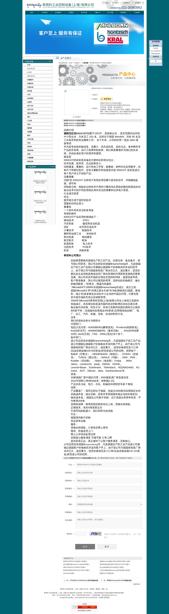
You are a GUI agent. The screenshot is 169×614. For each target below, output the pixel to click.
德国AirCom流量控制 (107, 573)
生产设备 (110, 12)
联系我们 (127, 3)
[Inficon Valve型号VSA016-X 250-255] (40, 221)
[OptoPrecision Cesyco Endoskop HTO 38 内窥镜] (40, 201)
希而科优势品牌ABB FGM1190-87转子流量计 (115, 564)
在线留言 (138, 3)
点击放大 (77, 117)
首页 (106, 3)
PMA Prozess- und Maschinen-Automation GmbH (40, 197)
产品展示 (71, 12)
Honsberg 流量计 (69, 573)
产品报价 (137, 12)
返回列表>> (137, 584)
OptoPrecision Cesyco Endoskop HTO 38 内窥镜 (40, 216)
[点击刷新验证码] (95, 534)
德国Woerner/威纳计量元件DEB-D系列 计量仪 (115, 561)
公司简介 (45, 12)
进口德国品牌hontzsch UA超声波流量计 (76, 564)
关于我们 (115, 3)
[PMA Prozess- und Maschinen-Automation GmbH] (40, 181)
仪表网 (101, 597)
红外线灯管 (31, 68)
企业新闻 (58, 12)
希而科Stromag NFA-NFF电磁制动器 (119, 580)
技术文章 (84, 12)
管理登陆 (106, 597)
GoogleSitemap (65, 597)
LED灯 (29, 72)
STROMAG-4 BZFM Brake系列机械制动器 (84, 580)
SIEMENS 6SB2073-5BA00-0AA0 (40, 176)
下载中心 (97, 12)
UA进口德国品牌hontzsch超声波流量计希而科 (115, 570)
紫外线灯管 (31, 76)
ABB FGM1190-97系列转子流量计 (74, 567)
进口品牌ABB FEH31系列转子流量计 (112, 567)
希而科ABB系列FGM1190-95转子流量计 (76, 570)
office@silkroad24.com (109, 595)
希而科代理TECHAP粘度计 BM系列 (75, 561)
